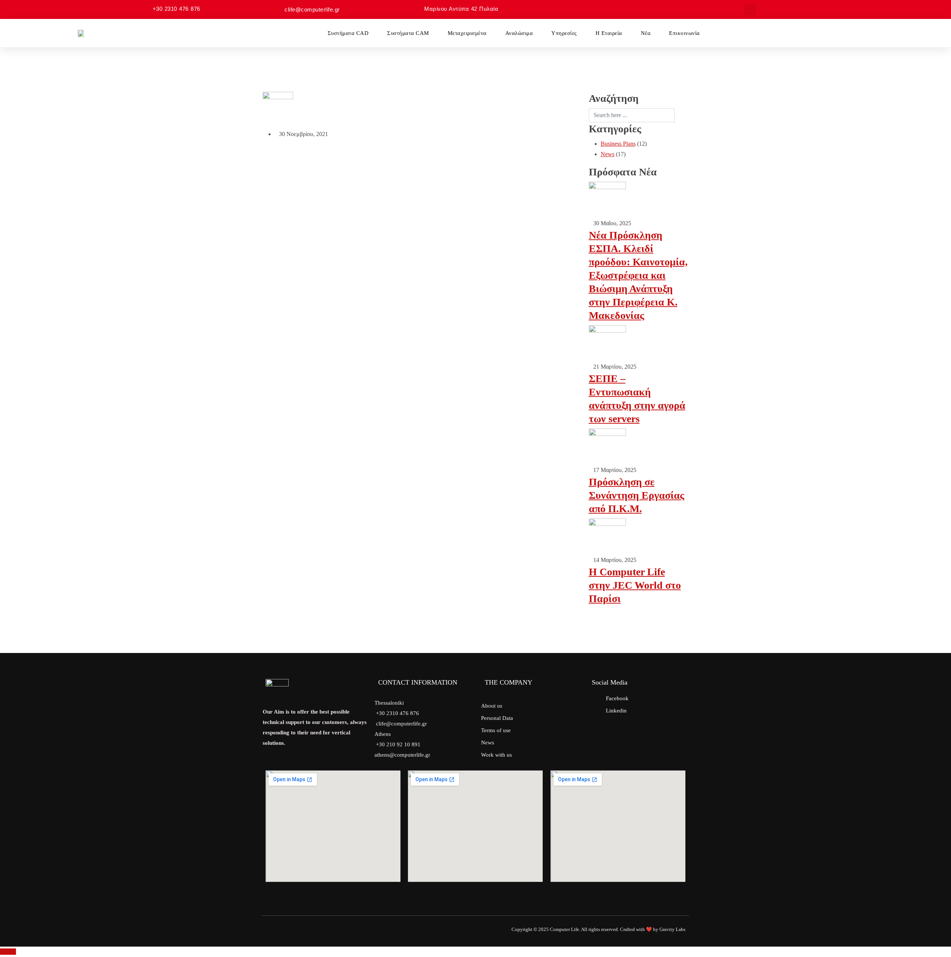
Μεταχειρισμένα (467, 33)
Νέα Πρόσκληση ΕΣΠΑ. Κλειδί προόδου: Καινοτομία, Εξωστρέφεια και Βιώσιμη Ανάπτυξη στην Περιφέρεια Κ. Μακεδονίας (638, 275)
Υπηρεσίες (564, 33)
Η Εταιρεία (608, 33)
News (607, 154)
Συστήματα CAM (408, 33)
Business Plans (618, 143)
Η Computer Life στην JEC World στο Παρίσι (635, 585)
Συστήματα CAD (348, 33)
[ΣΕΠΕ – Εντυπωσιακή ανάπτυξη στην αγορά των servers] (607, 343)
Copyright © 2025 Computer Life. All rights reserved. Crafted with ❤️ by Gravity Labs (598, 929)
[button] (750, 9)
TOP (10, 951)
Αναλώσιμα (519, 33)
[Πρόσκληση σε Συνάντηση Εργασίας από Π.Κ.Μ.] (607, 446)
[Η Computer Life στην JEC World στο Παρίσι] (607, 536)
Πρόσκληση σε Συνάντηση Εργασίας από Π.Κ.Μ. (636, 495)
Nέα (646, 33)
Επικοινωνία (684, 33)
